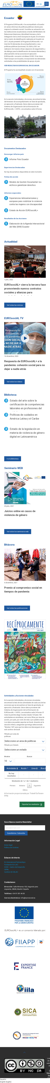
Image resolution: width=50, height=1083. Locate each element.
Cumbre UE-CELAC (11, 872)
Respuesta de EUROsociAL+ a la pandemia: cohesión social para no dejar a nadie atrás (24, 365)
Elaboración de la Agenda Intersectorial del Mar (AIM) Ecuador (26, 225)
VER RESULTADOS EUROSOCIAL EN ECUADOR (21, 66)
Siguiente (37, 786)
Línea (33, 768)
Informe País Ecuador (19, 159)
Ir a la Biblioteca (12, 459)
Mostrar (7, 756)
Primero (12, 786)
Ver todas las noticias (15, 305)
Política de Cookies (11, 847)
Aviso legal (8, 845)
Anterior (22, 786)
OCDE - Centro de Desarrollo (14, 867)
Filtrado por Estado (11, 745)
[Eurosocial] (24, 4)
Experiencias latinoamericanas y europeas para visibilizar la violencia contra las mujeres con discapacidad (25, 201)
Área (43, 768)
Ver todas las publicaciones (17, 608)
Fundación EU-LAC (11, 865)
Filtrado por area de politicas (11, 735)
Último (25, 790)
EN (38, 4)
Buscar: (29, 756)
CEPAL (6, 869)
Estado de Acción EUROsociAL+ (23, 210)
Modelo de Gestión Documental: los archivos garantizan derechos (25, 183)
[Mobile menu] (46, 4)
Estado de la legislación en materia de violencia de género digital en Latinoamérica (27, 432)
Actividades (11, 768)
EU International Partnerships (14, 862)
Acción (24, 768)
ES (41, 4)
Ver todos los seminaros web (18, 532)
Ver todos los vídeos (14, 382)
